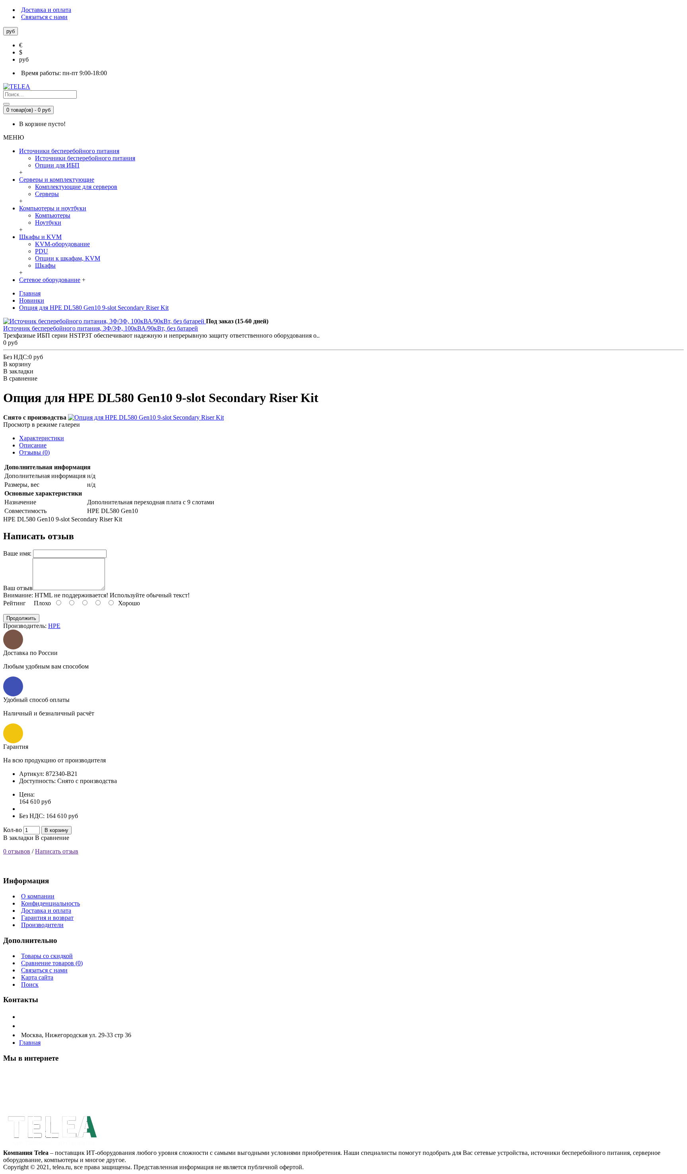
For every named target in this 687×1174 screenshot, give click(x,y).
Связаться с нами (44, 970)
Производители (42, 924)
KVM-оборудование (62, 244)
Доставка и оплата (46, 910)
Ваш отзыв (18, 588)
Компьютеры (52, 215)
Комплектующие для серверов (76, 186)
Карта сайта (37, 977)
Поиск (30, 984)
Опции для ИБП (57, 165)
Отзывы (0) (34, 452)
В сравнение (52, 837)
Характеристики (41, 438)
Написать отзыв (56, 851)
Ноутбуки (48, 222)
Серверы (47, 193)
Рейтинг (14, 603)
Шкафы (45, 265)
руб (24, 59)
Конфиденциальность (50, 903)
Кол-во (12, 829)
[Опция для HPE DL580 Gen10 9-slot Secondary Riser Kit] (146, 417)
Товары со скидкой (47, 955)
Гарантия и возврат (47, 917)
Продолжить (21, 618)
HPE (54, 625)
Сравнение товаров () (52, 963)
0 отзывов (16, 851)
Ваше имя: (17, 553)
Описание (33, 445)
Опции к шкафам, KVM (67, 258)
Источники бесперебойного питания (85, 158)
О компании (37, 896)
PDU (41, 251)
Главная (30, 1042)
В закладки (18, 837)
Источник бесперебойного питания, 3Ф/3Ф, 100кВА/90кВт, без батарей (100, 328)
